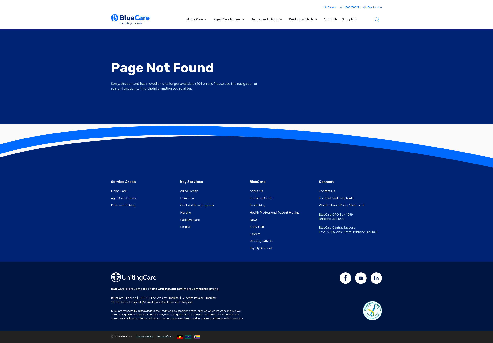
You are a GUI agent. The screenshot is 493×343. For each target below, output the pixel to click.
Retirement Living (123, 205)
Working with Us (261, 241)
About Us (256, 191)
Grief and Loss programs (197, 205)
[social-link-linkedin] (376, 278)
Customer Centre (262, 198)
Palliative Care (190, 219)
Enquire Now (375, 7)
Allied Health (189, 191)
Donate (332, 7)
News (253, 219)
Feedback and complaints (336, 198)
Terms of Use (165, 336)
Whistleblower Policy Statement (341, 205)
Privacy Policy (144, 336)
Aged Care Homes (123, 198)
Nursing (185, 212)
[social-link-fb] (345, 278)
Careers (255, 234)
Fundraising (257, 205)
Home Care (119, 191)
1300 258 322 (352, 7)
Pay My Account (261, 248)
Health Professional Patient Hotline (274, 212)
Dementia (187, 198)
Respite (185, 227)
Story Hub (257, 227)
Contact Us (327, 191)
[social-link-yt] (361, 278)
